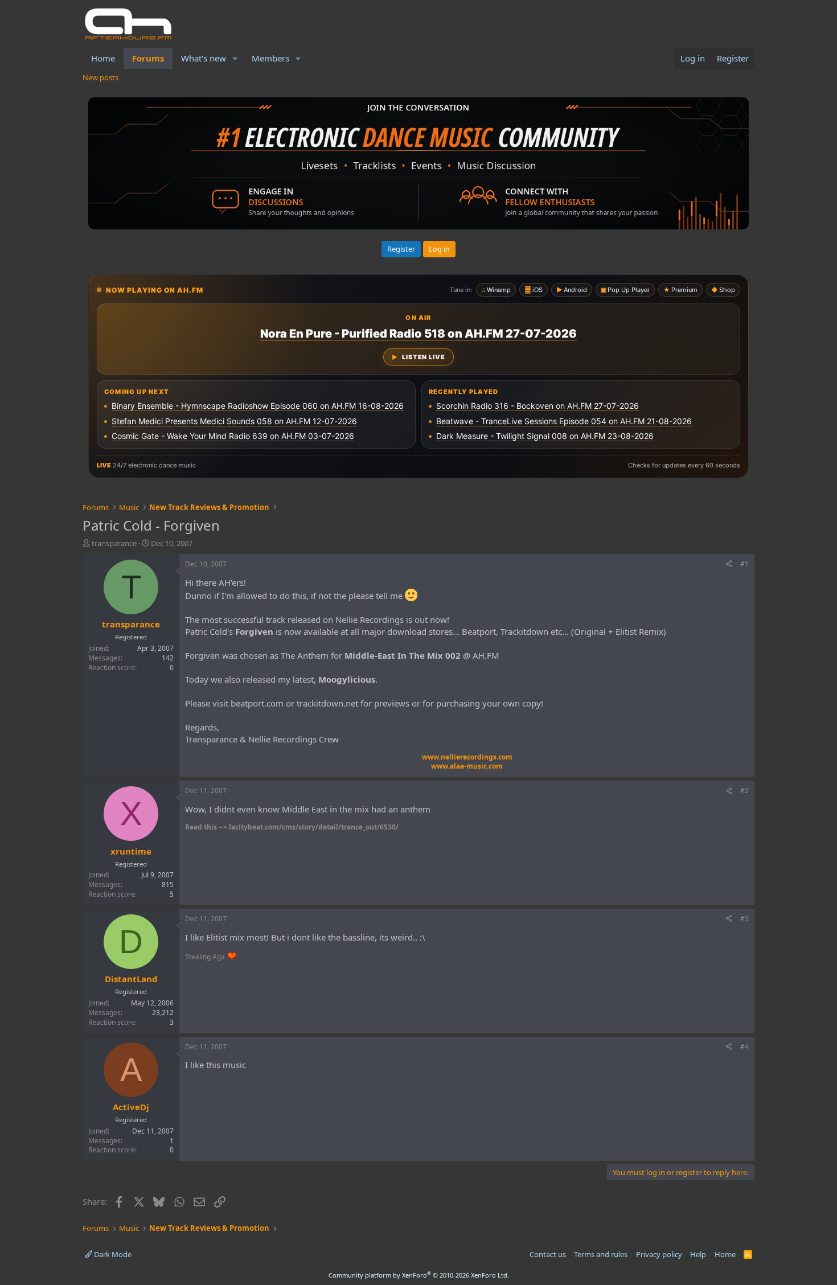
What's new (203, 58)
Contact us (548, 1254)
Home (103, 58)
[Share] (728, 564)
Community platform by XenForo (419, 1275)
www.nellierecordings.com (467, 757)
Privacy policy (659, 1254)
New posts (100, 77)
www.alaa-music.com (467, 766)
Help (698, 1254)
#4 (744, 1047)
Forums (148, 58)
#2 (744, 790)
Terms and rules (600, 1254)
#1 (744, 564)
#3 (744, 918)
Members (270, 58)
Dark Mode (112, 1254)
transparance (114, 543)
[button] (235, 58)
